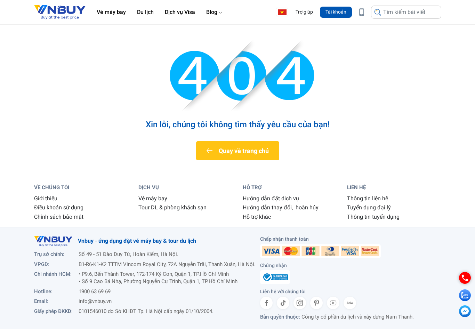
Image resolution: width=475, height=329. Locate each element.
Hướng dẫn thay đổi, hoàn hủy (281, 207)
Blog (211, 12)
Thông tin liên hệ (367, 198)
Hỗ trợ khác (257, 217)
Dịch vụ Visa (180, 12)
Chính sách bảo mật (58, 217)
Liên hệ (356, 187)
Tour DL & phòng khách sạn (172, 207)
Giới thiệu (45, 198)
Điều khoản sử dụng (58, 207)
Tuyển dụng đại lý (369, 207)
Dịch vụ (148, 187)
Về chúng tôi (51, 187)
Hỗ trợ (252, 187)
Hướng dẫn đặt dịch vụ (271, 198)
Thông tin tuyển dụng (373, 217)
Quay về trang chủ (244, 150)
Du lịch (145, 12)
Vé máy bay (111, 12)
